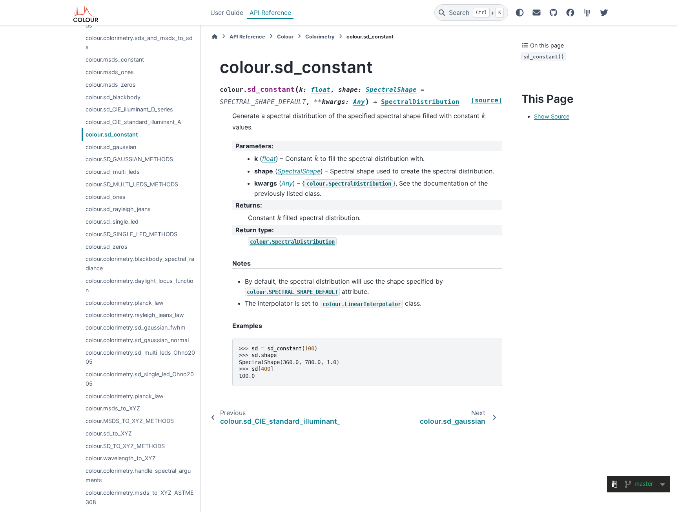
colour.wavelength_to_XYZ (121, 458)
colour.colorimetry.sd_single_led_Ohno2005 (140, 379)
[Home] (214, 37)
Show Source (551, 116)
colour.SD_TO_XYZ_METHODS (125, 446)
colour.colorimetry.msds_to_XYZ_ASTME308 (140, 497)
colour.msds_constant (115, 59)
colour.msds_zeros (111, 84)
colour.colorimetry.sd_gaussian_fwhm (136, 327)
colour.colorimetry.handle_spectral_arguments (138, 475)
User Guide (226, 12)
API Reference (270, 12)
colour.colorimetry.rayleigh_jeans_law (135, 315)
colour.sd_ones (106, 196)
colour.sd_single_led (112, 221)
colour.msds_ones (110, 72)
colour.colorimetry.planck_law (125, 302)
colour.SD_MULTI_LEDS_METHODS (132, 184)
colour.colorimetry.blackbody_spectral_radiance (140, 263)
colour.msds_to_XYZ (113, 408)
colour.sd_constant (112, 134)
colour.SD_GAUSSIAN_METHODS (129, 159)
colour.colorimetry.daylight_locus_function (139, 285)
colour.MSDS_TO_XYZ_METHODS (130, 420)
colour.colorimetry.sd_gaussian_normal (137, 340)
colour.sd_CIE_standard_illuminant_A (133, 121)
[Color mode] (520, 12)
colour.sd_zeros (107, 246)
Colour (285, 37)
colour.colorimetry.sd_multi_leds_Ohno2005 (140, 357)
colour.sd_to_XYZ (109, 433)
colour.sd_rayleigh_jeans (118, 209)
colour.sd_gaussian (111, 147)
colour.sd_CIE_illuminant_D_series (129, 109)
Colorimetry (320, 37)
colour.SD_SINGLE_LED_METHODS (131, 234)
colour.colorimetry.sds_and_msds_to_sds (139, 43)
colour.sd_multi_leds (113, 171)
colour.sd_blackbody (113, 97)
